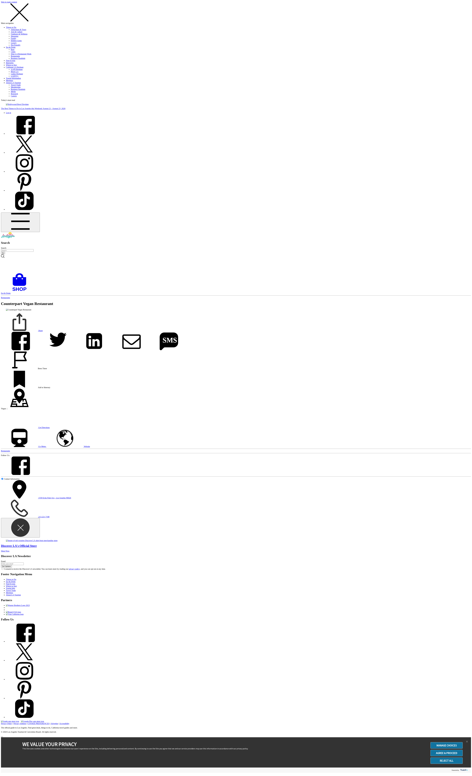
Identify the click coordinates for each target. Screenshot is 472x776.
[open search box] (236, 263)
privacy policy (74, 569)
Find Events (10, 61)
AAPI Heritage (17, 69)
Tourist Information (13, 78)
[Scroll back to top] (2, 736)
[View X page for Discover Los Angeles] (24, 153)
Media (13, 92)
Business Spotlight (18, 58)
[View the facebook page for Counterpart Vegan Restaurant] (19, 474)
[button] (467, 742)
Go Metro (42, 446)
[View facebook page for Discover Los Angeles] (24, 134)
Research (14, 94)
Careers (14, 96)
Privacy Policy (6, 724)
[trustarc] (463, 770)
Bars (12, 49)
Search (3, 248)
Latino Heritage (17, 74)
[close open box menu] (19, 21)
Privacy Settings (20, 724)
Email (3, 561)
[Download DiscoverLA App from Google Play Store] (32, 721)
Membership (16, 87)
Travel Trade (16, 85)
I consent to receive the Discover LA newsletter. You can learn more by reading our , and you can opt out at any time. (55, 569)
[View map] (19, 406)
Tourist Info (10, 588)
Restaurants (15, 56)
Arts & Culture (16, 32)
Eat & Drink (10, 47)
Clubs (13, 52)
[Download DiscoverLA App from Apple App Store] (10, 721)
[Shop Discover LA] (20, 291)
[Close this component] (20, 528)
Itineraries (10, 63)
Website (86, 446)
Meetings (9, 80)
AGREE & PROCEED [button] (446, 753)
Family (13, 38)
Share (40, 331)
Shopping (14, 36)
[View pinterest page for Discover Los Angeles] (24, 190)
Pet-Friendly (15, 45)
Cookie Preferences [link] (38, 724)
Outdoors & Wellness (19, 34)
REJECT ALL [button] (446, 760)
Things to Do (11, 27)
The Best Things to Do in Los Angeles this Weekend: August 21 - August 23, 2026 (33, 108)
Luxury (14, 43)
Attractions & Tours (18, 30)
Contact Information (12, 479)
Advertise (54, 724)
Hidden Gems (16, 41)
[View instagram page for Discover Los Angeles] (24, 171)
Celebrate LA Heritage (14, 67)
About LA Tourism (13, 83)
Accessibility (64, 724)
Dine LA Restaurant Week (21, 54)
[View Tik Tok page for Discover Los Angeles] (24, 209)
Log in (8, 113)
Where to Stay (11, 65)
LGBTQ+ (15, 76)
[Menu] (20, 222)
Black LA (15, 72)
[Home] (8, 237)
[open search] (236, 263)
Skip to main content (9, 2)
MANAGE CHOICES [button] (446, 745)
